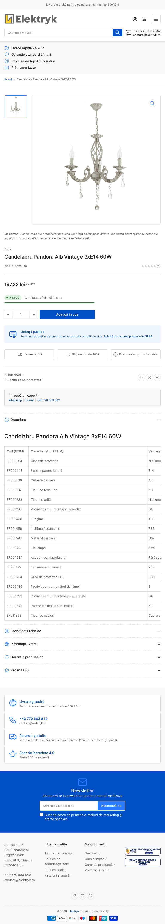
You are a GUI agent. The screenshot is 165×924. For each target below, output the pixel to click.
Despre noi (93, 853)
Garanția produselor (100, 865)
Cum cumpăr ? (96, 859)
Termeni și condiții (58, 853)
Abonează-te (111, 806)
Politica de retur (97, 870)
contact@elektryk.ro (146, 34)
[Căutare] (117, 32)
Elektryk (74, 911)
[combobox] (63, 32)
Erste (7, 249)
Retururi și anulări (58, 875)
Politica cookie (55, 870)
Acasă (8, 79)
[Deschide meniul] (156, 19)
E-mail (29, 400)
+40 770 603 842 (48, 400)
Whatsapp (16, 400)
